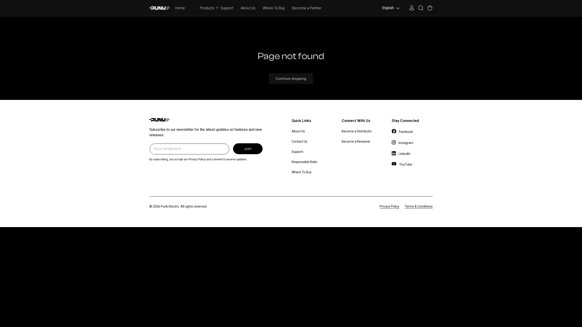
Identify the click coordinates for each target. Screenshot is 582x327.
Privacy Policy (389, 206)
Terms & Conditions (419, 206)
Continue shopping (291, 78)
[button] (206, 8)
